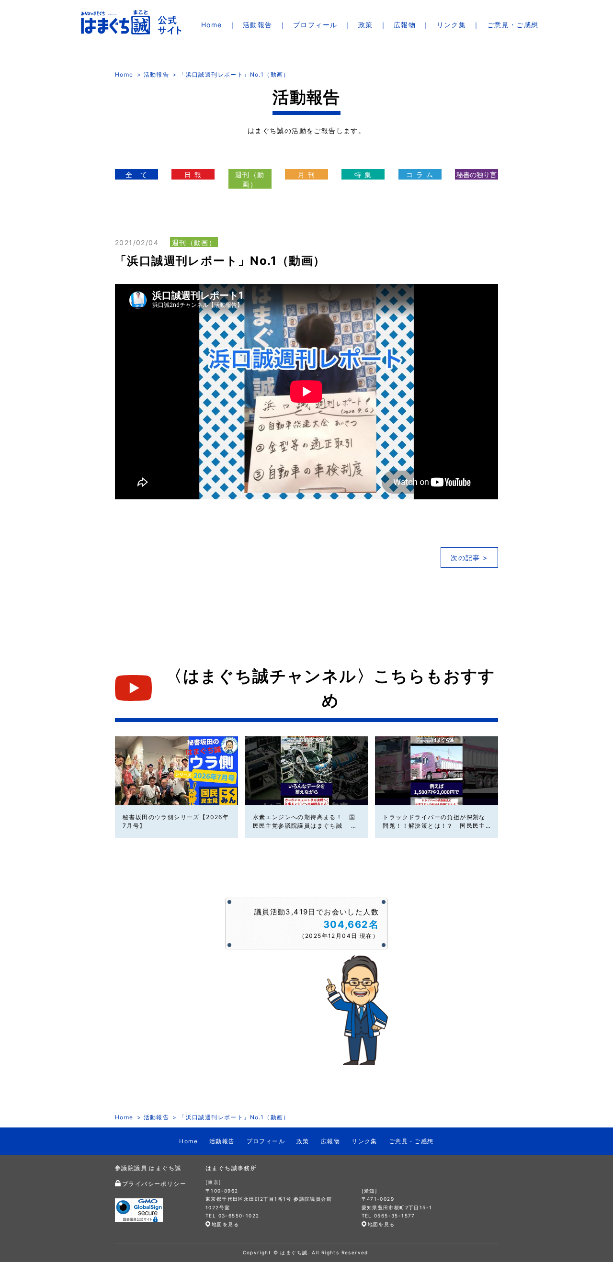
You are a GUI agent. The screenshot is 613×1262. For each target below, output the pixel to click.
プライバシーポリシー (154, 1183)
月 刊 (306, 174)
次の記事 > (469, 557)
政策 (365, 25)
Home (211, 25)
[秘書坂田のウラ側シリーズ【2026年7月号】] (176, 770)
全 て (136, 174)
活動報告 (257, 25)
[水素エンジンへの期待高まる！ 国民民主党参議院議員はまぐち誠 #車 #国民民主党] (306, 770)
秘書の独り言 (476, 174)
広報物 (405, 25)
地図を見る (225, 1224)
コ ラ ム (419, 174)
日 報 (193, 174)
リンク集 (451, 25)
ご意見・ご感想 (513, 25)
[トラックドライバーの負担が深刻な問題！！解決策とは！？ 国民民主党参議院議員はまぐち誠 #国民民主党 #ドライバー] (436, 770)
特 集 (363, 174)
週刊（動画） (250, 179)
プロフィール (315, 25)
